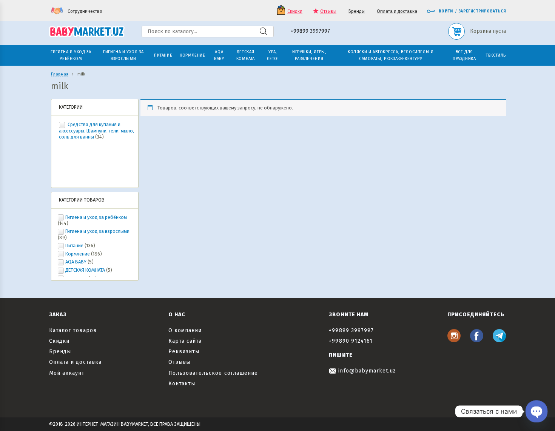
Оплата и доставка (397, 11)
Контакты (181, 383)
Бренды (356, 11)
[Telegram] (499, 340)
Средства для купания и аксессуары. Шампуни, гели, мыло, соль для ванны (96, 131)
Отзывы (328, 11)
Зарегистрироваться (482, 11)
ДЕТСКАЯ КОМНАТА (85, 270)
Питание (74, 245)
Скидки (294, 11)
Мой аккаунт (67, 373)
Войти (446, 11)
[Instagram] (454, 340)
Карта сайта (185, 341)
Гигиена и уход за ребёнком (96, 217)
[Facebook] (476, 340)
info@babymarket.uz (366, 371)
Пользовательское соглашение (213, 373)
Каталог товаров (73, 330)
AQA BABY (75, 262)
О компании (185, 330)
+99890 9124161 (351, 341)
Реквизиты (183, 351)
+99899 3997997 (310, 31)
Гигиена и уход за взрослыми (97, 231)
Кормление (77, 254)
